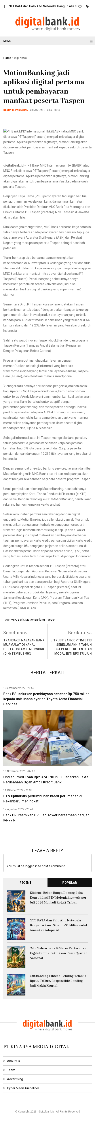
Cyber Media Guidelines (23, 1088)
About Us (13, 1061)
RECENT (25, 882)
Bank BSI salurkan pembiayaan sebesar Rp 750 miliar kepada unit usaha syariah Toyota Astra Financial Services (46, 699)
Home (7, 57)
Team (11, 1070)
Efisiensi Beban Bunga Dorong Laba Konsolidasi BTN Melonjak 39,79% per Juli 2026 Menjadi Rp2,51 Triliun (58, 898)
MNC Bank (17, 619)
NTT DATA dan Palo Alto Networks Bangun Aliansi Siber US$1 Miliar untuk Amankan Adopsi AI (59, 925)
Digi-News (20, 57)
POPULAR (69, 882)
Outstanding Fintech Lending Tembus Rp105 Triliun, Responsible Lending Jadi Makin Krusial (58, 981)
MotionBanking (35, 619)
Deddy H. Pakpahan (15, 110)
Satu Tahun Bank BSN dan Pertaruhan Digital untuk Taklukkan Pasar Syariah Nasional (58, 953)
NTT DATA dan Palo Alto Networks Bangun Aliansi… (38, 6)
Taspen (50, 619)
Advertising (15, 1079)
